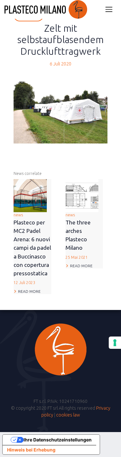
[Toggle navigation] (108, 9)
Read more (29, 291)
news (32, 249)
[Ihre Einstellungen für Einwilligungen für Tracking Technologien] (115, 343)
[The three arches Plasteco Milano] (82, 195)
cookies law (68, 414)
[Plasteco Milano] (46, 9)
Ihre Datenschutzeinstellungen (58, 439)
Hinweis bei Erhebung (31, 449)
